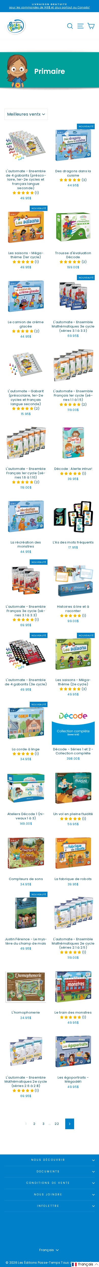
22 (57, 1123)
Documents (48, 1171)
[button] (24, 192)
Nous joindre (48, 1194)
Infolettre (48, 1206)
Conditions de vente (48, 1183)
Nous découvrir (48, 1160)
